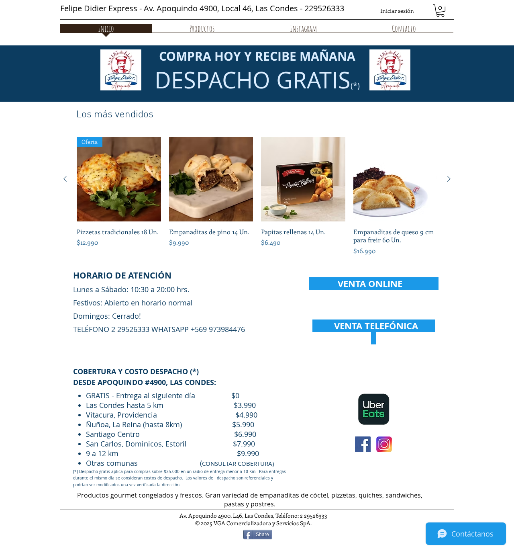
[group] (257, 200)
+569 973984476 (218, 329)
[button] (440, 10)
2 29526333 (130, 329)
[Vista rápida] (211, 179)
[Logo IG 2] (384, 444)
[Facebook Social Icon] (363, 444)
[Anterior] (65, 179)
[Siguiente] (449, 179)
